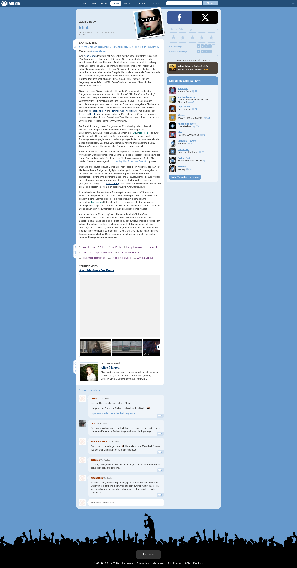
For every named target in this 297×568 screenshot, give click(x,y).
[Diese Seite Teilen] (179, 17)
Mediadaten (158, 563)
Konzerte (140, 3)
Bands (104, 3)
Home (83, 3)
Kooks (93, 114)
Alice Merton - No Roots (96, 270)
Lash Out (86, 252)
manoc (94, 398)
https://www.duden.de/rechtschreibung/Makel (113, 413)
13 (197, 126)
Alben (116, 3)
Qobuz (206, 69)
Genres (155, 3)
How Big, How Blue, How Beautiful (130, 161)
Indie (139, 133)
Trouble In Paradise (121, 258)
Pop (80, 35)
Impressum (127, 563)
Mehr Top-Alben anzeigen (185, 177)
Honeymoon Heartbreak (93, 258)
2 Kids (103, 247)
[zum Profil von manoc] (82, 398)
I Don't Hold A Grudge (128, 252)
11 (196, 91)
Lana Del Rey (112, 183)
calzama (95, 460)
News (93, 3)
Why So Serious (145, 258)
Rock (145, 133)
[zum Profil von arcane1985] (82, 478)
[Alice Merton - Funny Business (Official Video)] (127, 347)
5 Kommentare (90, 390)
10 (196, 109)
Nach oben (148, 554)
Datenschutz (143, 563)
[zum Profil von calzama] (82, 460)
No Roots (116, 247)
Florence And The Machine (124, 111)
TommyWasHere (99, 441)
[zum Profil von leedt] (82, 423)
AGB (187, 563)
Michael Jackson (97, 111)
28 (208, 117)
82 (192, 102)
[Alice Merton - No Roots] (95, 347)
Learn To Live (88, 247)
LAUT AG (114, 563)
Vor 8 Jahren (104, 398)
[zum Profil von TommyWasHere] (82, 441)
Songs (127, 3)
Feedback (198, 563)
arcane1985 (97, 478)
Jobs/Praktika (175, 563)
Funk (133, 133)
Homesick (152, 247)
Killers (82, 114)
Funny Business (134, 247)
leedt (93, 423)
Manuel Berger (98, 51)
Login (292, 3)
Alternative (87, 35)
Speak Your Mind (104, 252)
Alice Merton (87, 21)
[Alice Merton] (149, 37)
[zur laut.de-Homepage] (14, 3)
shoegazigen (96, 202)
